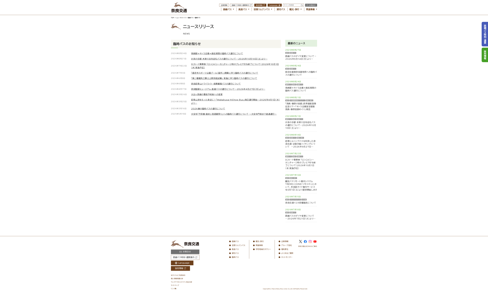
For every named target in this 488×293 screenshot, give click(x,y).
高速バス (242, 9)
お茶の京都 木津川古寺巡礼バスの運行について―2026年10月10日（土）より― (300, 125)
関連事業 (310, 9)
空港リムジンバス (262, 9)
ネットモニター (286, 257)
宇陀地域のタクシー (263, 249)
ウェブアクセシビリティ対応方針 (181, 282)
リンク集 (173, 288)
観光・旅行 (294, 9)
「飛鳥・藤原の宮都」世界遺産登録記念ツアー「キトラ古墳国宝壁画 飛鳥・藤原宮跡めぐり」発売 (300, 106)
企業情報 (224, 5)
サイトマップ (175, 285)
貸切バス (281, 9)
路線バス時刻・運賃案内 (240, 5)
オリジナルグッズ (295, 199)
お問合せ (312, 5)
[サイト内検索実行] (302, 5)
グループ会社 (286, 245)
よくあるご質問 (287, 253)
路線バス (227, 9)
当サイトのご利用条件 (178, 275)
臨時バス (288, 84)
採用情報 (259, 5)
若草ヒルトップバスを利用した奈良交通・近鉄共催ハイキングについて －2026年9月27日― (300, 144)
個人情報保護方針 (177, 278)
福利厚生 (284, 249)
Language (273, 5)
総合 (287, 53)
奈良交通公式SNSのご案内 (307, 246)
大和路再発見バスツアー (297, 100)
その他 (304, 199)
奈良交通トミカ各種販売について (300, 203)
